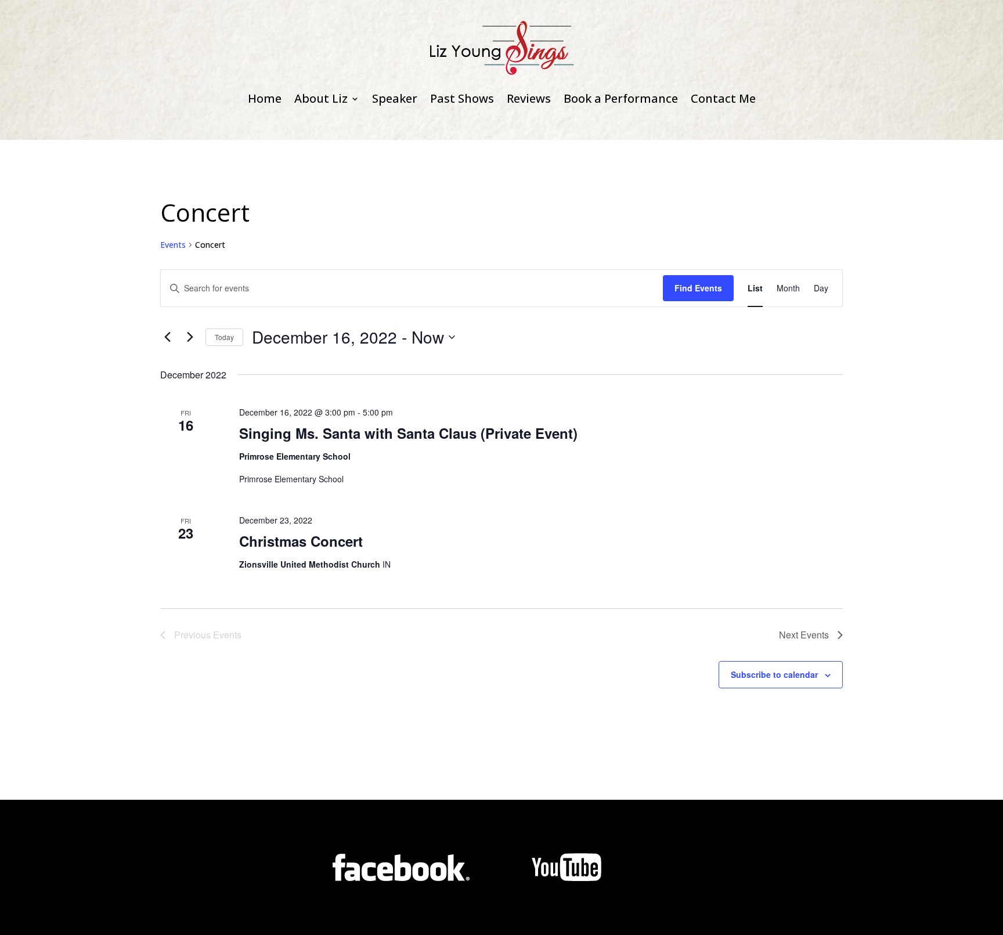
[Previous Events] (167, 337)
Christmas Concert (301, 541)
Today (224, 337)
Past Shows (462, 98)
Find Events (698, 288)
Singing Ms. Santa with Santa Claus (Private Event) (408, 433)
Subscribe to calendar (774, 674)
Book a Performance (621, 98)
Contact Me (723, 98)
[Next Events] (190, 337)
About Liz (321, 98)
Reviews (529, 98)
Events (173, 244)
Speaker (394, 98)
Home (265, 98)
